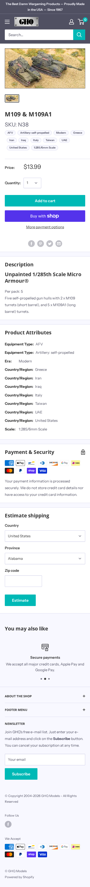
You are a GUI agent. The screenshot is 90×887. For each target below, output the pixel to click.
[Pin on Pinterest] (40, 243)
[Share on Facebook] (31, 243)
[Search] (79, 34)
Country (12, 525)
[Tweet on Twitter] (49, 243)
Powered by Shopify (19, 877)
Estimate (20, 600)
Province (12, 548)
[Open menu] (7, 22)
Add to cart (45, 200)
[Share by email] (58, 243)
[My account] (71, 21)
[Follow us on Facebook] (8, 824)
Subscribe (21, 774)
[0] (81, 22)
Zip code (12, 570)
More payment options (45, 227)
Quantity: (13, 183)
